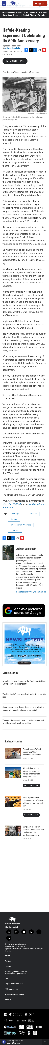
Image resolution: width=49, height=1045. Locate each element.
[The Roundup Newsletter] (24, 644)
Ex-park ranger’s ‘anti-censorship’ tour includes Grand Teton (32, 752)
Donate (40, 4)
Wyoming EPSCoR (12, 504)
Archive (8, 1000)
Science (33, 514)
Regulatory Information (14, 984)
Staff (7, 978)
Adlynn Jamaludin (12, 48)
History (14, 519)
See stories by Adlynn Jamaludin (31, 591)
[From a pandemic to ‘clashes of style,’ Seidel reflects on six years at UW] (13, 801)
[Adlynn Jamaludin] (8, 552)
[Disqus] (24, 878)
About (7, 956)
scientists (15, 530)
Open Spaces (17, 514)
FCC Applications (11, 989)
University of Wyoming (21, 525)
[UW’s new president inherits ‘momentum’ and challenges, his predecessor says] (13, 831)
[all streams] (45, 1042)
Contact (8, 961)
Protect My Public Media (14, 994)
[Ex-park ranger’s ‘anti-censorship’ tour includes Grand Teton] (13, 753)
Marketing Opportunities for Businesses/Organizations (16, 973)
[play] (3, 1042)
